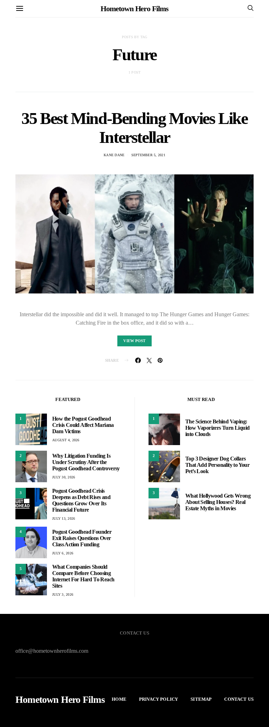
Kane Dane (114, 155)
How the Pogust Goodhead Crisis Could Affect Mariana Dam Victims (83, 425)
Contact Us (239, 699)
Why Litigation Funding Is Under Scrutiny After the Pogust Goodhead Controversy (86, 462)
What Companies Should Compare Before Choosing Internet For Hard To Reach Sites (83, 576)
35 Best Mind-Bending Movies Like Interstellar (134, 127)
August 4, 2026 (66, 440)
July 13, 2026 (63, 518)
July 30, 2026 (63, 477)
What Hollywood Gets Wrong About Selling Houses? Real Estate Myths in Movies (217, 502)
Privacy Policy (158, 699)
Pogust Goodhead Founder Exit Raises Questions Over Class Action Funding (81, 538)
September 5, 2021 (148, 155)
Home (119, 699)
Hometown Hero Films (134, 8)
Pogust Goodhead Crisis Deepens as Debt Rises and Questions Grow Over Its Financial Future (81, 500)
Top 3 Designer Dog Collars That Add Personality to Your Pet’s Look (217, 465)
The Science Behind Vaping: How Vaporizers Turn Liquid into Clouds (217, 427)
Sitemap (201, 699)
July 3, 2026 (62, 594)
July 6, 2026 (62, 553)
